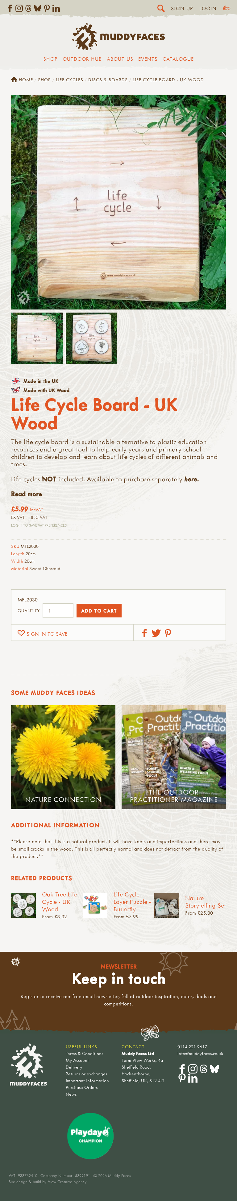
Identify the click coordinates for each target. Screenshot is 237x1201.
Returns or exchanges (86, 1074)
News (71, 1094)
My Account (77, 1060)
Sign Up (182, 8)
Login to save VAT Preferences (39, 525)
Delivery (74, 1067)
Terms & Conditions (84, 1053)
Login (208, 8)
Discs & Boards (108, 80)
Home (26, 80)
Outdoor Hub (82, 59)
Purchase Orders (82, 1087)
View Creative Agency (67, 1181)
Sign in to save (47, 634)
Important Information (87, 1080)
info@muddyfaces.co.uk (200, 1053)
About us (120, 59)
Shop (50, 59)
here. (191, 479)
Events (148, 59)
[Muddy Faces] (118, 48)
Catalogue (178, 59)
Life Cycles (69, 80)
